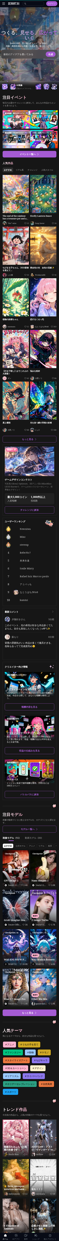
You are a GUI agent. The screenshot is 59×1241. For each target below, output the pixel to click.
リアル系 (20, 169)
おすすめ (8, 169)
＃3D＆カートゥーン (15, 1068)
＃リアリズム (12, 1076)
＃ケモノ (44, 1052)
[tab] (11, 838)
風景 (50, 845)
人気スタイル (47, 169)
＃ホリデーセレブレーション (20, 1084)
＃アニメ (9, 1044)
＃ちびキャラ (41, 1060)
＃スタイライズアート (16, 1060)
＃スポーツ (10, 1092)
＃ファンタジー (13, 1052)
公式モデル (20, 845)
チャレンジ (32, 169)
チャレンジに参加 (29, 509)
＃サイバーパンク (34, 1076)
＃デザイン (38, 1068)
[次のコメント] (52, 611)
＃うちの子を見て (29, 1044)
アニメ (32, 845)
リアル (41, 845)
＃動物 (30, 1052)
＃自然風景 (46, 1084)
